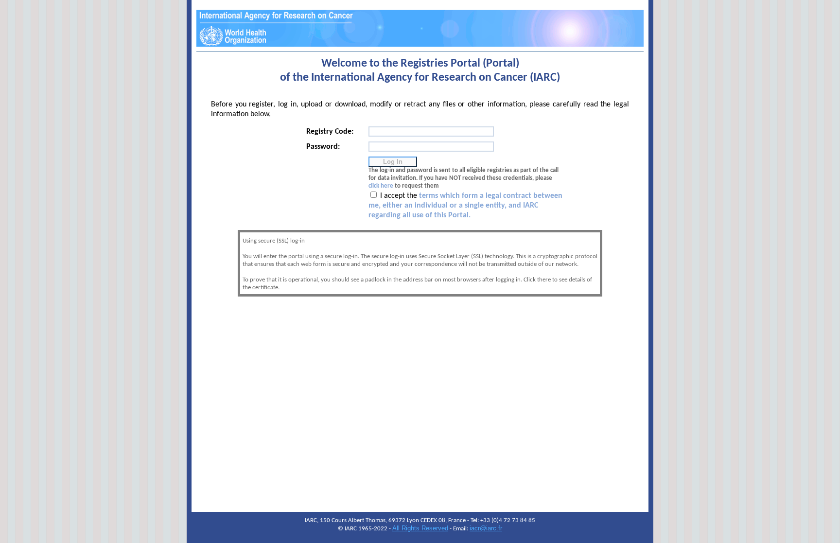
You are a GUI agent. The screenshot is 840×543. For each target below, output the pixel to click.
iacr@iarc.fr (486, 528)
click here (380, 186)
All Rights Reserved (420, 528)
